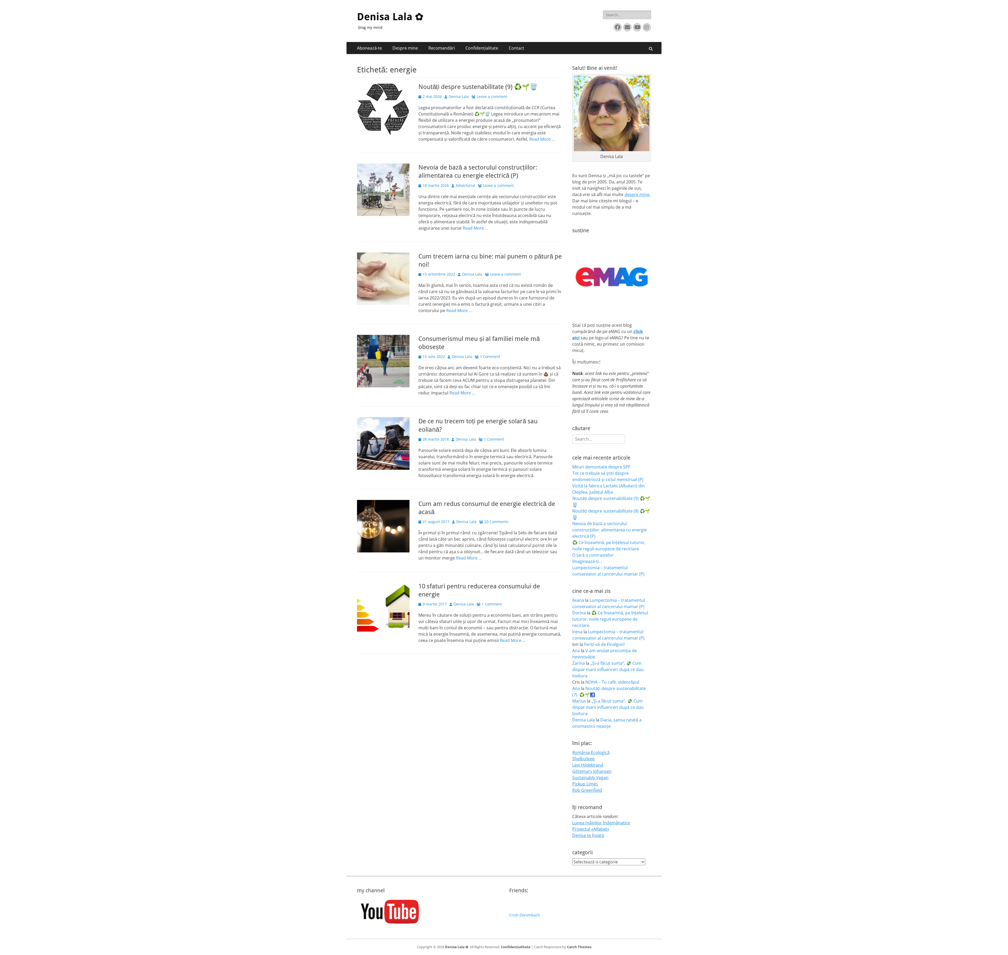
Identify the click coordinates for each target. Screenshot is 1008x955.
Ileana (578, 600)
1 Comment (490, 356)
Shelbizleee (583, 759)
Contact (516, 48)
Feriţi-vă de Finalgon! (604, 644)
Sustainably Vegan (590, 777)
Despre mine (405, 48)
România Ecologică (591, 752)
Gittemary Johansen (592, 771)
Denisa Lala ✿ (390, 17)
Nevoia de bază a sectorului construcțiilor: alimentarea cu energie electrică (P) (609, 530)
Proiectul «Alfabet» (590, 829)
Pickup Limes (585, 784)
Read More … (542, 139)
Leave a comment (492, 96)
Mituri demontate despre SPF (601, 467)
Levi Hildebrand (587, 765)
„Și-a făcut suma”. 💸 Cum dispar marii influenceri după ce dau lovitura (608, 669)
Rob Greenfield (587, 790)
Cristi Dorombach (524, 914)
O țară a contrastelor (593, 555)
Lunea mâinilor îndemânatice (601, 823)
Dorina (579, 613)
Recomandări (441, 48)
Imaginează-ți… (587, 561)
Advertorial (465, 185)
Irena (577, 632)
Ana (576, 650)
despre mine (636, 194)
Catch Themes (579, 947)
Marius (579, 701)
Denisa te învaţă (588, 835)
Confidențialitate (481, 48)
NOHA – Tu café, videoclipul (612, 682)
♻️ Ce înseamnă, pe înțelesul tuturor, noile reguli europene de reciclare (610, 619)
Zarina (578, 663)
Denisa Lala (459, 96)
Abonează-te (369, 48)
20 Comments (496, 521)
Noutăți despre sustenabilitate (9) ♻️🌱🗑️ (478, 87)
